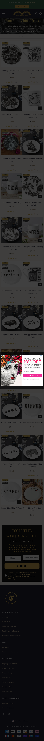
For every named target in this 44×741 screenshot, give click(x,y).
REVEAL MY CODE (32, 375)
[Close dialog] (41, 356)
